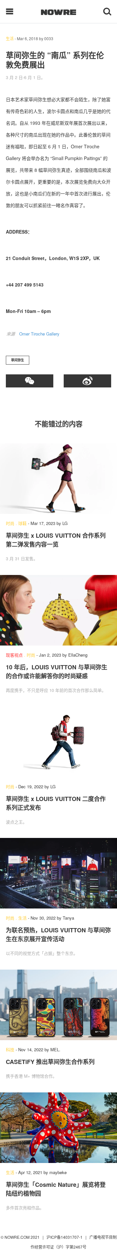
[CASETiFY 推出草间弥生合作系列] (58, 1005)
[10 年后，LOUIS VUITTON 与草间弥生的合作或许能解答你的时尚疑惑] (58, 610)
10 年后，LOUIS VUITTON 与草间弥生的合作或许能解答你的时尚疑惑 (56, 671)
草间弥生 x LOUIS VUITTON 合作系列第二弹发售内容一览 (56, 539)
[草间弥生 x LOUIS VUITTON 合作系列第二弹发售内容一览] (58, 478)
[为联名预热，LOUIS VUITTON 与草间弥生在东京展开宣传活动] (58, 873)
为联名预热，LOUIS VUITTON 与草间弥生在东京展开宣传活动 (58, 934)
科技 (10, 1049)
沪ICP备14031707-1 (65, 1237)
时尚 (10, 523)
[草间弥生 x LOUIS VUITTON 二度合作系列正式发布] (58, 742)
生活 (10, 38)
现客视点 (14, 655)
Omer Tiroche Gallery (39, 334)
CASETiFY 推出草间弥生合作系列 (50, 1061)
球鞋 (22, 523)
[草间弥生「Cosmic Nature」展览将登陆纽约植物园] (58, 1127)
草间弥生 (17, 360)
